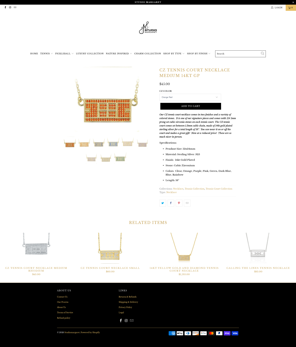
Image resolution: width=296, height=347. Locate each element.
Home (34, 53)
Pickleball (63, 53)
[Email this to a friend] (187, 203)
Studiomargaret (72, 332)
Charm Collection (147, 53)
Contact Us (62, 297)
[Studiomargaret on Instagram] (10, 7)
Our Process (62, 302)
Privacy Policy (125, 307)
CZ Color (165, 91)
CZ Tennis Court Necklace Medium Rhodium (36, 248)
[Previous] (62, 99)
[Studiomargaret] (148, 28)
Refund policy (63, 318)
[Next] (151, 99)
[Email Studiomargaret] (15, 7)
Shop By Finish (197, 53)
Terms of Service (65, 312)
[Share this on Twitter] (162, 203)
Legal (121, 312)
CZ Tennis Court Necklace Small (110, 248)
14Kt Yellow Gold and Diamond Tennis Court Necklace (184, 248)
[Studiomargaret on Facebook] (5, 7)
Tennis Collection (194, 189)
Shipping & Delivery (128, 302)
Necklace (178, 189)
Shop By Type (172, 53)
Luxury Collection (90, 53)
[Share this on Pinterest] (179, 203)
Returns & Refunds (127, 297)
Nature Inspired (118, 53)
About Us (61, 307)
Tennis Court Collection (219, 189)
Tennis (45, 53)
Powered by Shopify (90, 332)
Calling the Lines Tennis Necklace (258, 248)
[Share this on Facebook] (171, 203)
